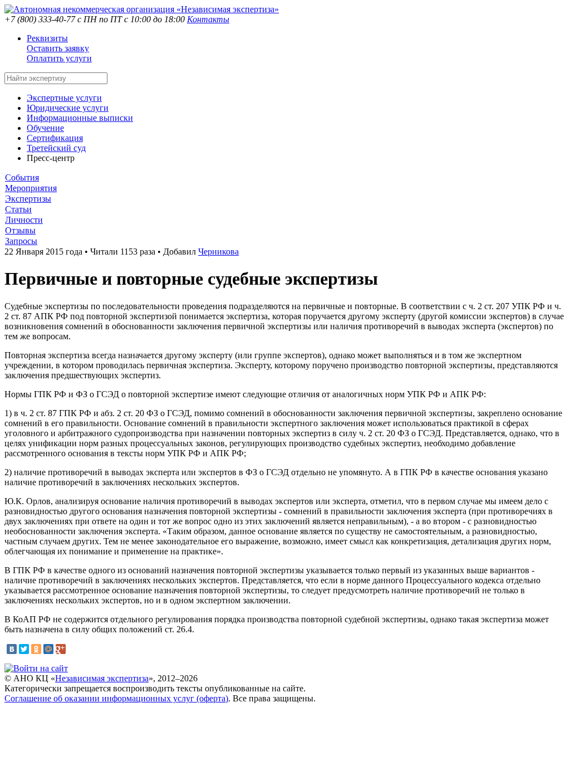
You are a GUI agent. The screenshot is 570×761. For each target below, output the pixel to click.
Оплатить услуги (59, 58)
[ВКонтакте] (12, 649)
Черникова (218, 251)
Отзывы (20, 230)
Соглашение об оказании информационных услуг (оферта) (116, 698)
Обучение (45, 128)
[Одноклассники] (36, 649)
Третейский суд (56, 148)
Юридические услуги (68, 108)
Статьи (18, 209)
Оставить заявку (58, 48)
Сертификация (55, 138)
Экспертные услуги (64, 98)
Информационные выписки (80, 118)
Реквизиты (47, 38)
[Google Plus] (61, 649)
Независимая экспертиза (102, 678)
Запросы (21, 241)
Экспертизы (28, 198)
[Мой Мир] (48, 649)
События (22, 177)
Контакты (208, 19)
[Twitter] (24, 649)
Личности (24, 220)
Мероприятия (31, 188)
